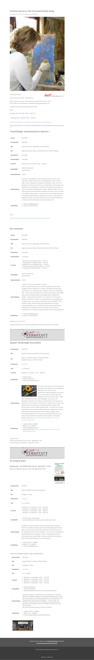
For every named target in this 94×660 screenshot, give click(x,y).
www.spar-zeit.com (54, 649)
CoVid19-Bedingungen (52, 641)
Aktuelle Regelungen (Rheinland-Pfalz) (47, 643)
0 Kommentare (34, 14)
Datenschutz (50, 657)
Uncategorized (26, 14)
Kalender (79, 2)
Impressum (43, 657)
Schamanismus (49, 2)
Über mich (69, 2)
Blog (74, 2)
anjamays (14, 14)
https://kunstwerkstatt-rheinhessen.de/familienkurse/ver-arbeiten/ (30, 218)
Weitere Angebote (60, 2)
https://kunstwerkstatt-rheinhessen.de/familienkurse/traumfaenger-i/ (31, 122)
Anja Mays (24, 364)
